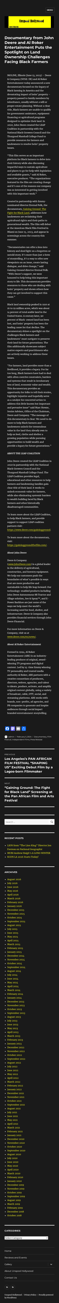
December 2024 (15, 955)
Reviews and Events (16, 1257)
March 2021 (13, 1127)
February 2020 (15, 1177)
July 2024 (12, 974)
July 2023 (12, 1020)
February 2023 (15, 1039)
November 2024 (16, 959)
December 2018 (15, 1211)
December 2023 (15, 1001)
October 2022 (14, 1055)
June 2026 (12, 887)
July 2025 (12, 929)
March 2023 (13, 1036)
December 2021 (15, 1093)
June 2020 (12, 1162)
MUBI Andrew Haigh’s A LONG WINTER (28, 853)
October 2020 (14, 1146)
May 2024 (12, 982)
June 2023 (12, 1024)
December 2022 (15, 1047)
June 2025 (12, 932)
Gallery (8, 1264)
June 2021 (12, 1116)
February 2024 (15, 994)
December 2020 (15, 1139)
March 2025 (13, 944)
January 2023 (14, 1043)
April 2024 (13, 986)
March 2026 (13, 898)
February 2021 (15, 1131)
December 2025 (15, 910)
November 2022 (16, 1051)
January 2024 (14, 997)
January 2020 (14, 1181)
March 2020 (13, 1173)
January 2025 (14, 952)
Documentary (40, 737)
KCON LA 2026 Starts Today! (23, 856)
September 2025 (16, 921)
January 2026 (14, 906)
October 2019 (14, 1192)
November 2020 (16, 1143)
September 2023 (16, 1013)
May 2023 (12, 1028)
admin (11, 737)
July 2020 (12, 1158)
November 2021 (15, 1097)
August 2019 (14, 1200)
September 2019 (16, 1196)
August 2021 (14, 1108)
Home (8, 1251)
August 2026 (14, 879)
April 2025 (13, 940)
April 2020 (13, 1169)
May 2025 (12, 936)
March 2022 (13, 1081)
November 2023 (16, 1005)
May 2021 (12, 1120)
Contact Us (11, 1277)
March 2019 (13, 1204)
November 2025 (16, 913)
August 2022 (14, 1062)
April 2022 (13, 1078)
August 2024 (14, 971)
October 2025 (14, 917)
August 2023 (14, 1016)
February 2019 (15, 1207)
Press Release (36, 739)
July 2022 (12, 1066)
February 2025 (15, 948)
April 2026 (13, 894)
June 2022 (12, 1070)
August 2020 (14, 1154)
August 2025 (14, 925)
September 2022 (16, 1058)
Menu (50, 10)
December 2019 (15, 1185)
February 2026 (15, 902)
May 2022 (12, 1074)
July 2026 (12, 883)
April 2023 (12, 1032)
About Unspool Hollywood (19, 1271)
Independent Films (21, 739)
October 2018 (14, 1215)
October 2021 (14, 1100)
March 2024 (13, 990)
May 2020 (12, 1165)
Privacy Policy (30, 1295)
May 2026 (12, 890)
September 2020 (16, 1150)
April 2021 (12, 1123)
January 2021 (14, 1135)
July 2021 (12, 1112)
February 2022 (15, 1085)
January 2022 (14, 1089)
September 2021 (16, 1104)
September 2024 (16, 967)
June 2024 (12, 978)
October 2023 (14, 1009)
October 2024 (14, 963)
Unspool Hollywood (13, 1295)
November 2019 (15, 1188)
